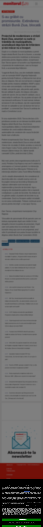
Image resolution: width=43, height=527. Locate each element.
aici (28, 498)
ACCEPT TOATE (21, 520)
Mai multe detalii (27, 491)
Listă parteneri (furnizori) (7, 516)
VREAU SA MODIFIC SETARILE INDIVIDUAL (21, 523)
